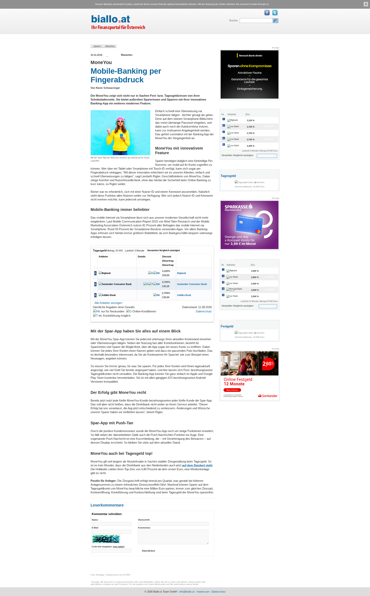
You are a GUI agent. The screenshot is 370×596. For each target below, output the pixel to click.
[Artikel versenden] (142, 54)
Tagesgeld (268, 155)
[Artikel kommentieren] (146, 54)
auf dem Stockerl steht (197, 465)
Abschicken (148, 551)
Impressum (203, 591)
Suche (233, 20)
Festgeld (269, 306)
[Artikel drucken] (138, 54)
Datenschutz (204, 311)
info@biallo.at (186, 591)
